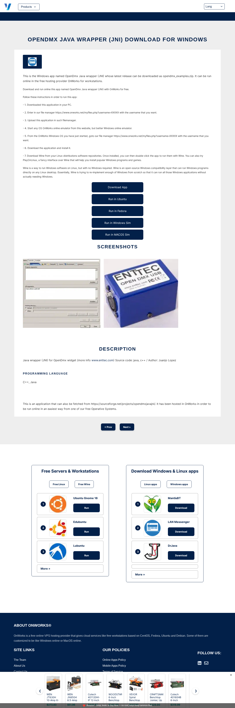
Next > (127, 427)
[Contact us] (206, 663)
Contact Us (20, 671)
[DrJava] (153, 551)
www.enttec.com (102, 360)
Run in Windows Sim (117, 223)
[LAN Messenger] (153, 528)
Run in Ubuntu (117, 199)
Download (181, 507)
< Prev (108, 427)
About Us (19, 665)
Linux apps (150, 484)
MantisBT (174, 498)
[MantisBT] (153, 504)
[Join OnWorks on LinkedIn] (199, 663)
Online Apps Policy (114, 659)
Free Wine (84, 484)
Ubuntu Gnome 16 (85, 498)
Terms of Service (113, 671)
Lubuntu (78, 545)
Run (86, 507)
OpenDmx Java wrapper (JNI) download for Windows (117, 39)
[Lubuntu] (58, 551)
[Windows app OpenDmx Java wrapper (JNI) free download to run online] (32, 62)
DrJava (172, 545)
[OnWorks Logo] (8, 7)
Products (26, 6)
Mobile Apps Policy (114, 665)
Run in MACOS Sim (117, 234)
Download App (117, 187)
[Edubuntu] (58, 528)
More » (45, 568)
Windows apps (179, 484)
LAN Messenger (179, 522)
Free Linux (59, 484)
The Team (20, 659)
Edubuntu (79, 522)
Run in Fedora (117, 211)
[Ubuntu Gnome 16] (58, 504)
